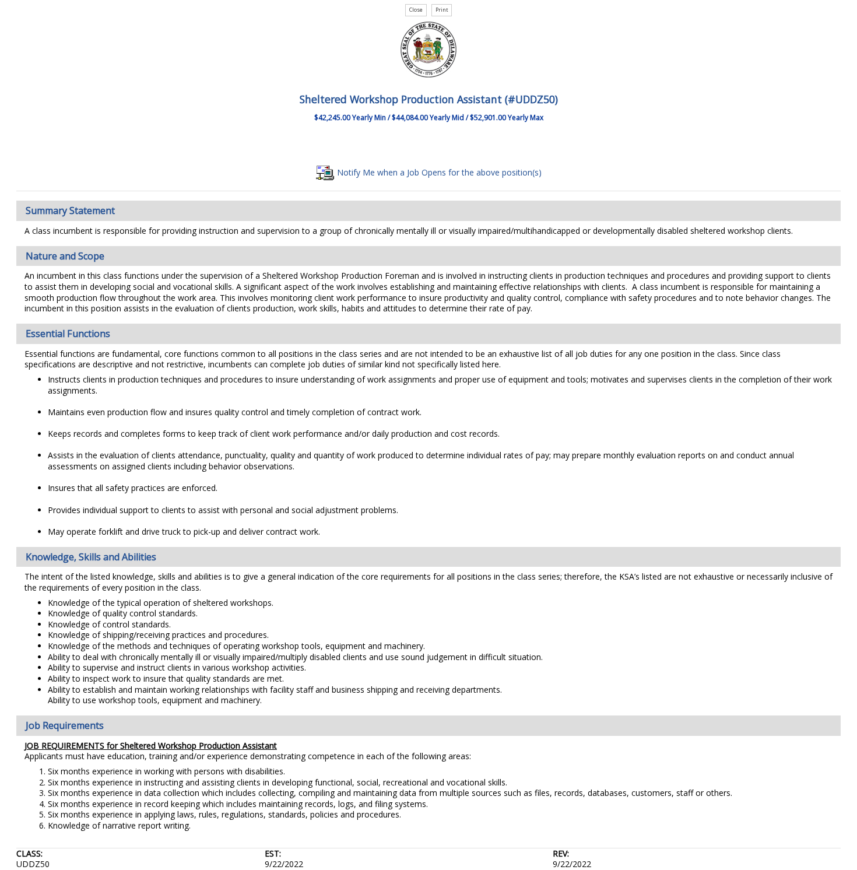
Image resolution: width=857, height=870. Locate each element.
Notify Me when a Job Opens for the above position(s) (438, 172)
